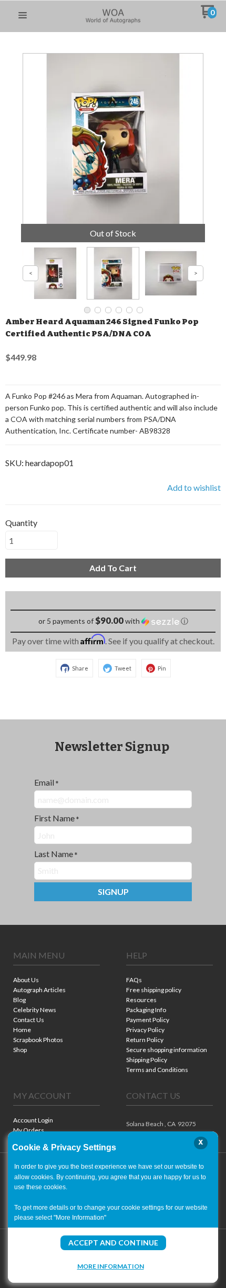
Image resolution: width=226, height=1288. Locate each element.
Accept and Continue (113, 1242)
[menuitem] (56, 981)
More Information (110, 1266)
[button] (22, 16)
